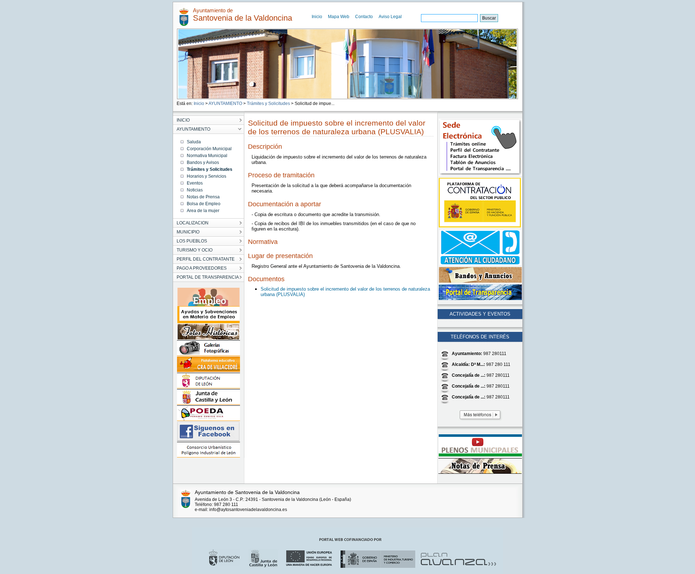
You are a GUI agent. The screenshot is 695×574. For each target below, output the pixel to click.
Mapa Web (338, 16)
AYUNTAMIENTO (225, 103)
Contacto (364, 16)
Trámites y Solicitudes (268, 103)
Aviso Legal (390, 16)
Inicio (317, 16)
